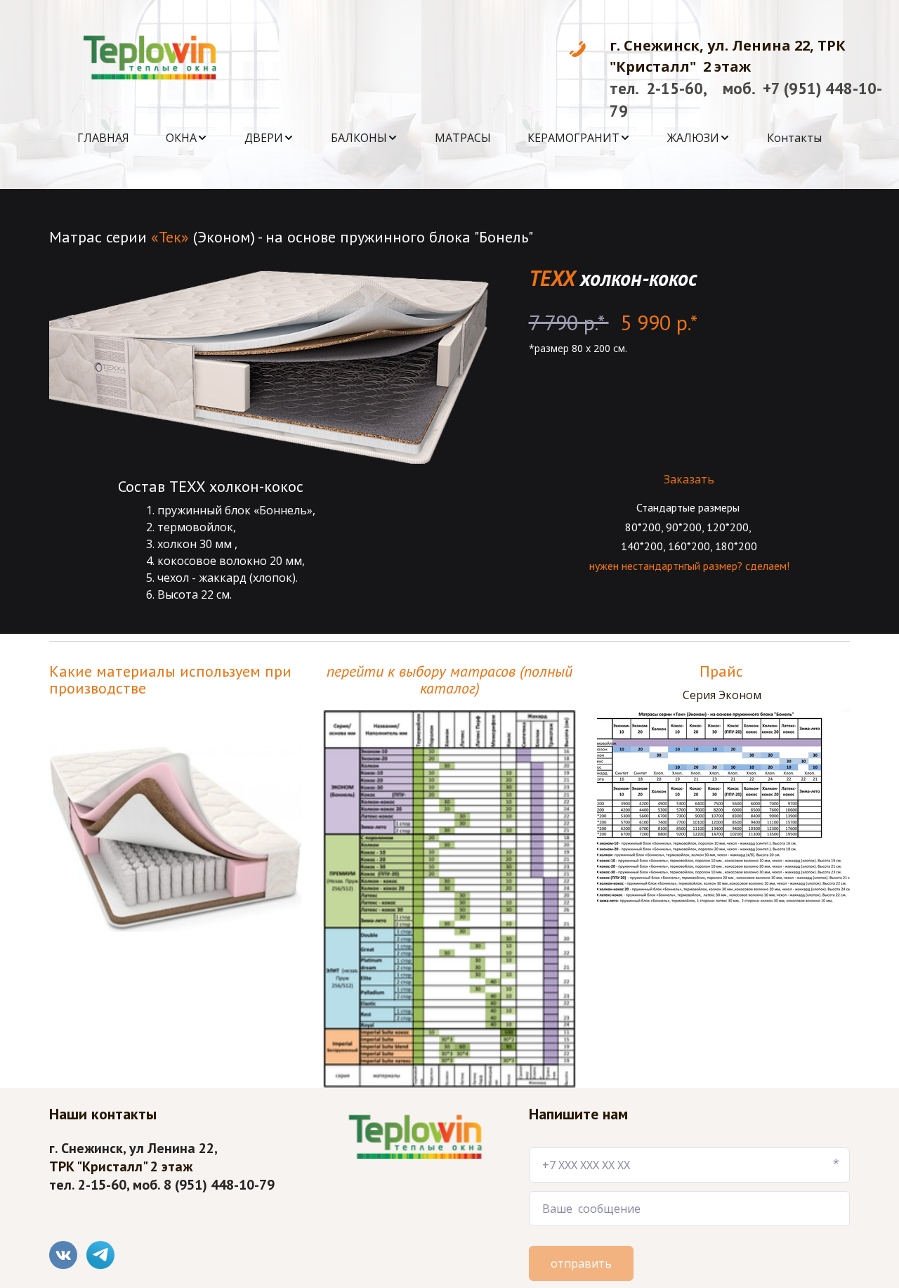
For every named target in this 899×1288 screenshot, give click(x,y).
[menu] (449, 138)
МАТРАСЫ (463, 137)
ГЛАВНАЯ (103, 137)
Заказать (689, 479)
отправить (581, 1263)
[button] (186, 138)
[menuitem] (103, 138)
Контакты (794, 137)
